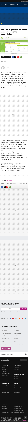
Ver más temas (6, 348)
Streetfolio (9, 180)
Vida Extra (16, 369)
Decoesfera (4, 397)
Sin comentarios (7, 56)
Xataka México (5, 406)
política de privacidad (20, 311)
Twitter (15, 57)
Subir (22, 360)
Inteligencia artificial (6, 333)
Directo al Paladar (5, 385)
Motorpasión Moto (18, 387)
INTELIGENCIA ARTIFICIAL (16, 4)
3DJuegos (16, 367)
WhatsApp (4, 344)
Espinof (16, 378)
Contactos (13, 183)
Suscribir (23, 308)
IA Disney (20, 298)
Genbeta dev (17, 335)
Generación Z (25, 23)
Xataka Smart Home (6, 373)
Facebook (13, 57)
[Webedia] (24, 1)
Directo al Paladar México (7, 412)
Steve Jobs (17, 23)
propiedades (22, 183)
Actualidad (16, 330)
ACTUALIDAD (4, 4)
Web (8, 183)
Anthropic (5, 23)
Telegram (16, 318)
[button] (7, 67)
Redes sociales (5, 338)
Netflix (16, 341)
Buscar (26, 354)
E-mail (21, 57)
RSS (19, 318)
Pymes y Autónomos (19, 397)
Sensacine (16, 376)
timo (3, 341)
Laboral (16, 338)
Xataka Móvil (4, 369)
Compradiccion (5, 399)
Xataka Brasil (4, 408)
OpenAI (11, 23)
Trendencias (4, 395)
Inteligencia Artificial (19, 344)
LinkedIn (25, 318)
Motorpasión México (19, 412)
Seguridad (4, 335)
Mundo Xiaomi (5, 375)
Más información (22, 420)
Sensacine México (18, 408)
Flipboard (18, 57)
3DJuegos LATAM (18, 406)
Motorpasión (17, 385)
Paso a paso (4, 330)
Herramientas (17, 333)
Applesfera (4, 371)
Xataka (3, 367)
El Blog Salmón (17, 395)
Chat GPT (14, 298)
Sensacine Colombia (18, 410)
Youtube (13, 318)
